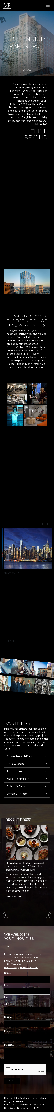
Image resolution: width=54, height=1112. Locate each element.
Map (8, 946)
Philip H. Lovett (15, 771)
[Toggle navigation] (48, 5)
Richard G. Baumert (18, 786)
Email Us (9, 1104)
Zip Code (9, 1003)
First (6, 985)
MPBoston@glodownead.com (21, 967)
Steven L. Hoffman (17, 793)
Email (7, 1031)
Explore (11, 641)
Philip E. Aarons (15, 763)
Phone (8, 1017)
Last (6, 997)
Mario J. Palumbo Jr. (18, 778)
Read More (13, 896)
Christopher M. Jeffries (19, 756)
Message (9, 1045)
